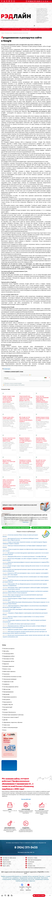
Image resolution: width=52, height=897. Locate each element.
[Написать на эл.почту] (9, 1)
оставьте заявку (12, 810)
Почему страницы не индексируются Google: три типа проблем (25, 481)
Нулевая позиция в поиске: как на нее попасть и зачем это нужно (42, 419)
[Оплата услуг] (11, 896)
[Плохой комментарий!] (45, 377)
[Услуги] (8, 896)
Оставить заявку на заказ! (41, 527)
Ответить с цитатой (38, 380)
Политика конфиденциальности (36, 867)
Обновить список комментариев (13, 383)
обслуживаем (8, 784)
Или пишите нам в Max (23, 852)
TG (33, 852)
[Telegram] (47, 1)
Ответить (31, 380)
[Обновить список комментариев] (31, 375)
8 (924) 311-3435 (26, 847)
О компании (31, 862)
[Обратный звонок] (2, 896)
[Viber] (45, 1)
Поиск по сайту (7, 863)
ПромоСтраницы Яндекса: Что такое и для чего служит (9, 462)
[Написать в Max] (7, 1)
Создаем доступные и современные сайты (11, 28)
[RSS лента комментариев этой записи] (29, 375)
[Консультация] (5, 896)
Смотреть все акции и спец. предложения (16, 527)
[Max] (41, 1)
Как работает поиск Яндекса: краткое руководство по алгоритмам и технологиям (41, 463)
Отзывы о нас (31, 865)
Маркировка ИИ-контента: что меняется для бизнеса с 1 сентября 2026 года (27, 556)
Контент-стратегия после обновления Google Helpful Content (9, 439)
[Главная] (4, 1)
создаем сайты (13, 778)
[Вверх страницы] (49, 896)
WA (31, 852)
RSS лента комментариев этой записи (14, 385)
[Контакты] (14, 1)
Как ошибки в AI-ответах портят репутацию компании (21, 623)
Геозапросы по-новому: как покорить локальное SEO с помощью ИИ (25, 462)
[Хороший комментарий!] (44, 377)
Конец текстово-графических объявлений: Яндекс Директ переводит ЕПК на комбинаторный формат (42, 399)
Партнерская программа (34, 860)
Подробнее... (41, 520)
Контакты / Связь (32, 858)
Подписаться (8, 508)
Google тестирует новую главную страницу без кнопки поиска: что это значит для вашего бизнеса (9, 399)
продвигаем (22, 784)
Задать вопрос (7, 862)
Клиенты (30, 863)
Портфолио (6, 860)
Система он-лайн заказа (9, 858)
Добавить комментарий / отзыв (14, 371)
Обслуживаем (31, 28)
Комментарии (6, 368)
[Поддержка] (12, 1)
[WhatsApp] (43, 1)
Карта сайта (6, 865)
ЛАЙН (16, 16)
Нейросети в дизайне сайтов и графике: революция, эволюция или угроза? (27, 629)
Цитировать (47, 380)
